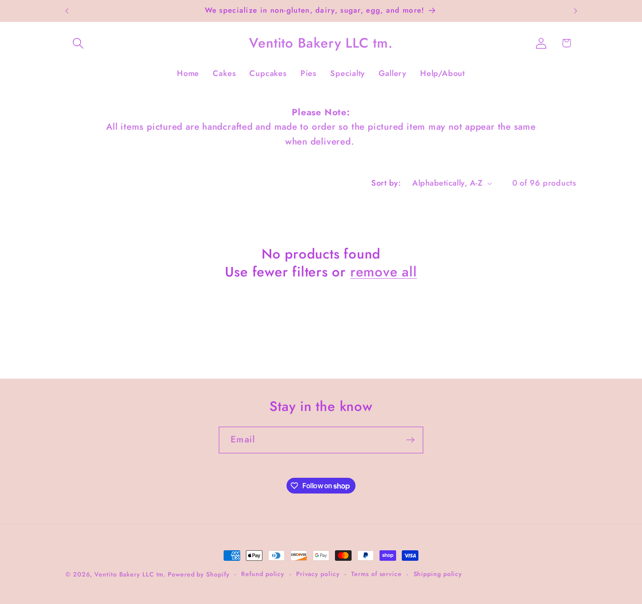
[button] (78, 43)
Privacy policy (318, 573)
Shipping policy (438, 573)
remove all (383, 272)
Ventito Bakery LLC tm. (131, 574)
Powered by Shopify (198, 574)
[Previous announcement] (66, 10)
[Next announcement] (575, 10)
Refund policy (262, 573)
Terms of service (376, 573)
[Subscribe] (410, 440)
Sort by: (386, 183)
